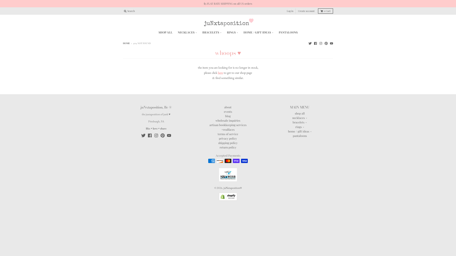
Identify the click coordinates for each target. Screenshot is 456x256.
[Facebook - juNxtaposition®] (315, 43)
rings (298, 127)
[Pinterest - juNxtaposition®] (326, 43)
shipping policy (228, 143)
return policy (228, 147)
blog (228, 116)
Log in (290, 10)
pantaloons (300, 136)
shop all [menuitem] (165, 32)
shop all (300, 113)
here (220, 73)
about (228, 107)
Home (126, 43)
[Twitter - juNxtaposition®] (310, 43)
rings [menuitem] (231, 32)
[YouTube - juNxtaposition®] (331, 43)
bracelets (298, 122)
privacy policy (228, 138)
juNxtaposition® (233, 188)
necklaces (298, 118)
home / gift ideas (298, 131)
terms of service (228, 134)
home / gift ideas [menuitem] (257, 32)
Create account (306, 10)
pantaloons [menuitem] (288, 32)
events (228, 111)
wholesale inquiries (228, 120)
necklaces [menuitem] (186, 32)
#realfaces (228, 129)
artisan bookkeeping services (228, 125)
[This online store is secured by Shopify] (228, 199)
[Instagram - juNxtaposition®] (320, 43)
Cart (327, 10)
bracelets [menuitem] (210, 32)
